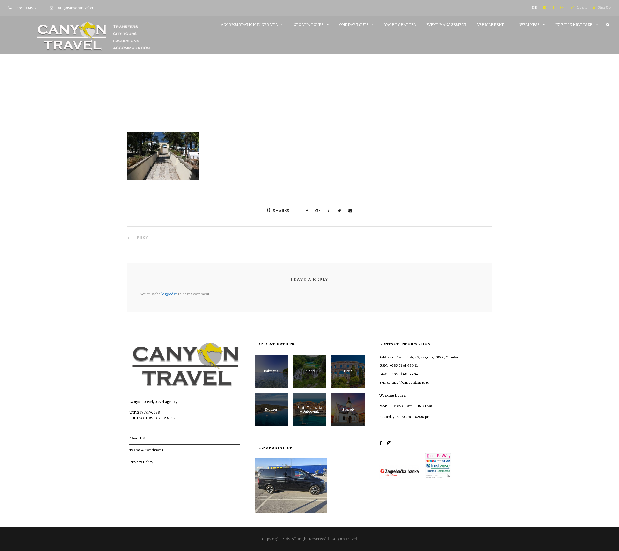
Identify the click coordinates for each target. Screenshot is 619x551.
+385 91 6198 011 (28, 8)
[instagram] (561, 7)
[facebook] (553, 7)
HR (534, 7)
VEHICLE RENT (490, 24)
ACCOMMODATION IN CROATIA (249, 24)
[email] (544, 7)
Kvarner (271, 410)
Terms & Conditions (146, 450)
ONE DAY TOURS (354, 24)
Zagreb (348, 410)
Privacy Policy (141, 462)
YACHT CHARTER (400, 24)
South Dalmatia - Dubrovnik (309, 410)
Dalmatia (271, 371)
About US (137, 438)
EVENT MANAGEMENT (446, 24)
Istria (348, 371)
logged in (169, 294)
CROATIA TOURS (309, 24)
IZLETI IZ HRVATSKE (573, 24)
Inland (309, 371)
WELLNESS (530, 24)
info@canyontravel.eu (75, 8)
